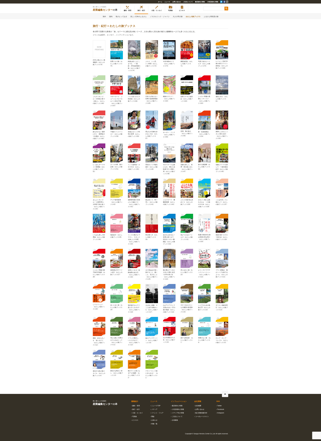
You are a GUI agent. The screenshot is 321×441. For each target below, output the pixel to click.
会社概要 (198, 406)
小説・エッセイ (137, 413)
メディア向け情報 (178, 413)
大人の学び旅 (178, 16)
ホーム (160, 2)
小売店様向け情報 (212, 2)
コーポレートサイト (202, 416)
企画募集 (175, 420)
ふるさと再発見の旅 (211, 16)
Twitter (219, 406)
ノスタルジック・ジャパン (160, 16)
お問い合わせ (176, 2)
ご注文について (188, 2)
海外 (104, 16)
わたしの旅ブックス (193, 16)
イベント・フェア (157, 413)
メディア (154, 409)
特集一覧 (154, 424)
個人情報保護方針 (201, 413)
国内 (110, 16)
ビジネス (135, 420)
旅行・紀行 (136, 409)
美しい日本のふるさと (138, 16)
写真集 (134, 416)
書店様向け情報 (200, 2)
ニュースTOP (155, 406)
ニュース (167, 2)
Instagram (220, 413)
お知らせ (154, 420)
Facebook (220, 409)
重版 (152, 416)
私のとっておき (121, 16)
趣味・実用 (136, 406)
